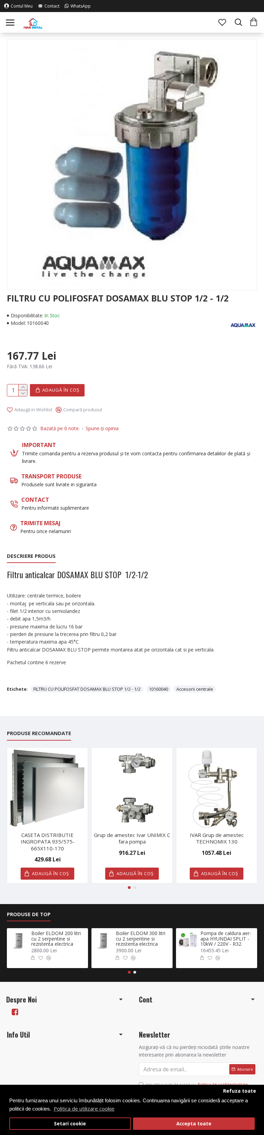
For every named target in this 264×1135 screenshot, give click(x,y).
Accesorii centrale (194, 689)
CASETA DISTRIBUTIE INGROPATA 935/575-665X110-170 (48, 842)
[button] (129, 887)
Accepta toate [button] (193, 1124)
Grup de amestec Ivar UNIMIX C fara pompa (132, 838)
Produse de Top (29, 914)
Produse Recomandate (39, 733)
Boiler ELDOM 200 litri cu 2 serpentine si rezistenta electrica (56, 938)
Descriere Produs (31, 556)
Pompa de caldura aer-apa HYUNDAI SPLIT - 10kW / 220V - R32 (225, 938)
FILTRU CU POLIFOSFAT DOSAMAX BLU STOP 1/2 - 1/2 (87, 689)
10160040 (158, 689)
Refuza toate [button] (239, 1091)
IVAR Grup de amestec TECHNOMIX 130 (217, 838)
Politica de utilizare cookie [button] (84, 1108)
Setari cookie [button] (70, 1124)
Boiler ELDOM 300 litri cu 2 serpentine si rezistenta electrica (140, 938)
